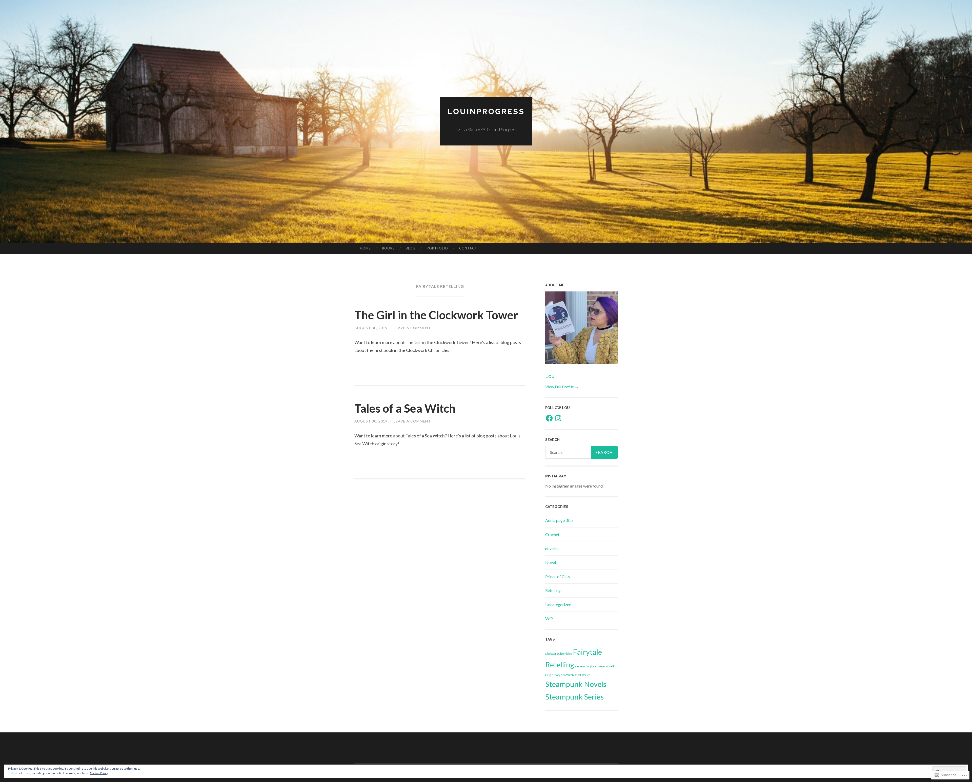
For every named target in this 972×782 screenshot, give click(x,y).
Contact (468, 248)
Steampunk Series (574, 696)
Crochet (552, 534)
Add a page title (559, 520)
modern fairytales (586, 666)
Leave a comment (412, 328)
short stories (582, 675)
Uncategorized (558, 604)
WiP (549, 618)
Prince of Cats (557, 576)
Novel (601, 666)
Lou (550, 375)
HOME (365, 248)
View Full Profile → (562, 386)
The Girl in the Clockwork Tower (436, 315)
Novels (551, 562)
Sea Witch (567, 675)
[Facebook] (549, 418)
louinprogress (486, 111)
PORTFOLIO (437, 248)
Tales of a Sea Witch (405, 408)
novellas (552, 548)
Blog (410, 248)
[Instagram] (558, 418)
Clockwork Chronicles (558, 653)
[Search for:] (581, 452)
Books (388, 248)
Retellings (553, 590)
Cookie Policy (99, 773)
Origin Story (552, 675)
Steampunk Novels (575, 684)
